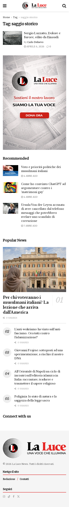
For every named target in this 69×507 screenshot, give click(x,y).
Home (6, 17)
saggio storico (29, 17)
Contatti (24, 479)
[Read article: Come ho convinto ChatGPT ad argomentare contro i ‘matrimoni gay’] (10, 187)
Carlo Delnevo (35, 42)
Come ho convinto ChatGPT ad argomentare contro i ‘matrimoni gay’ (43, 188)
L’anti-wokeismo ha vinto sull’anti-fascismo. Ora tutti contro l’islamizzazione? (37, 333)
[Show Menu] (5, 5)
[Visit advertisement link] (34, 102)
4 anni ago (30, 175)
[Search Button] (64, 5)
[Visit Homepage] (34, 6)
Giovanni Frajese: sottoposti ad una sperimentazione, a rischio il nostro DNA (38, 354)
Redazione (9, 479)
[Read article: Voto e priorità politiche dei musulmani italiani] (10, 170)
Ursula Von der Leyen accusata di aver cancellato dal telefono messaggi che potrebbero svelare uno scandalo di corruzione (42, 213)
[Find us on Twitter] (18, 496)
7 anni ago (30, 225)
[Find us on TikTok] (9, 496)
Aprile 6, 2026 (35, 46)
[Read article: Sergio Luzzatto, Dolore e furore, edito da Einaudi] (12, 38)
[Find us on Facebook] (13, 496)
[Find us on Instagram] (4, 496)
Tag (15, 17)
